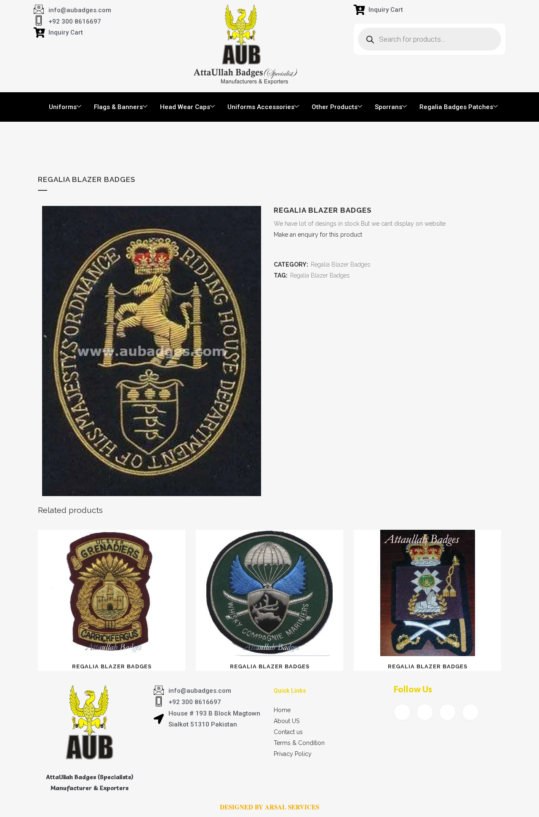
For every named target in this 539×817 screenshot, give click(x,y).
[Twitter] (424, 712)
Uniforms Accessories (260, 107)
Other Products (335, 107)
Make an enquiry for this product (318, 234)
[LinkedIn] (447, 712)
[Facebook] (402, 712)
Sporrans (388, 107)
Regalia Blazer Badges (340, 264)
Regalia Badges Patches (456, 107)
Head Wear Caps (185, 107)
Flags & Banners (118, 107)
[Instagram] (470, 712)
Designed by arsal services (269, 807)
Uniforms (63, 107)
